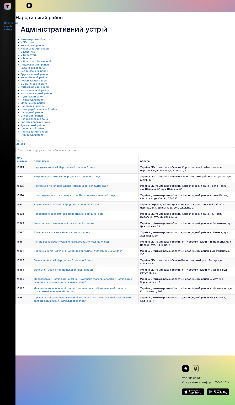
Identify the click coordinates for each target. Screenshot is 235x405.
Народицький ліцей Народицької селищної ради (64, 167)
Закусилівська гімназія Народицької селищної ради (67, 176)
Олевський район (32, 115)
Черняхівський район (34, 131)
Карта (19, 140)
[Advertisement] (125, 331)
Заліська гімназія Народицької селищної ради (63, 269)
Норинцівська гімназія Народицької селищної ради (66, 204)
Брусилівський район (34, 74)
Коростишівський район (36, 93)
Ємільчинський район (34, 83)
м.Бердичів (28, 52)
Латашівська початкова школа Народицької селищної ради (72, 241)
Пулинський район (32, 128)
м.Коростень (29, 55)
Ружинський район (33, 125)
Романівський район (34, 80)
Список (20, 144)
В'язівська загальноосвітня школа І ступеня (62, 232)
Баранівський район (33, 68)
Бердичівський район (34, 71)
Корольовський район (35, 48)
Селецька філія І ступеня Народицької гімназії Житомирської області (78, 251)
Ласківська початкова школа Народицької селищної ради (71, 185)
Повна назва (42, 161)
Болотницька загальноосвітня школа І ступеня (64, 223)
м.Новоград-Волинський (36, 61)
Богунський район (32, 45)
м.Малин (26, 58)
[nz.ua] (7, 6)
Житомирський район (35, 87)
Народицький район (33, 106)
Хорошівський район (34, 77)
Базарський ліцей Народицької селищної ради (63, 260)
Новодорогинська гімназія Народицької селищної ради (69, 213)
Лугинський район (32, 96)
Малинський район (33, 103)
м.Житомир (28, 42)
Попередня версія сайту (11, 26)
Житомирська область (35, 39)
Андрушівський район (35, 64)
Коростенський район (35, 90)
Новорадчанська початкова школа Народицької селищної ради (74, 195)
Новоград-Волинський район (39, 109)
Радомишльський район (36, 122)
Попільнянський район (35, 119)
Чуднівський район (33, 134)
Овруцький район (32, 112)
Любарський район (33, 99)
